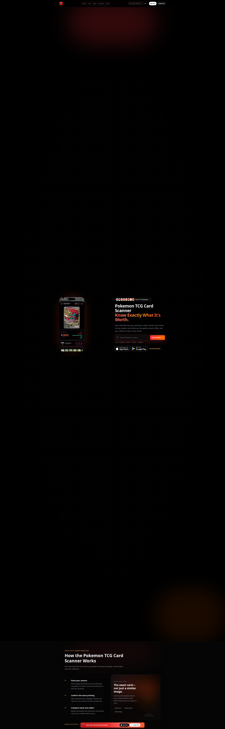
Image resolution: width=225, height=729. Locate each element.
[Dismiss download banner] (143, 724)
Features (101, 3)
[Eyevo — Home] (61, 3)
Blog (95, 3)
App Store (152, 3)
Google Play (161, 3)
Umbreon (134, 342)
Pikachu (128, 342)
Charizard (122, 342)
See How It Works (155, 348)
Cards (84, 3)
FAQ (108, 3)
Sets (89, 3)
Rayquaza (140, 342)
